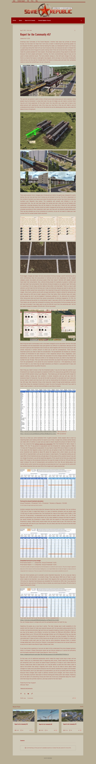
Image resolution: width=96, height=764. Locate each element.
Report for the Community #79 (69, 724)
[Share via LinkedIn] (28, 693)
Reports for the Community (30, 20)
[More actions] (75, 30)
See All (81, 706)
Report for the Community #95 (21, 724)
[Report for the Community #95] (23, 715)
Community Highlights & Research (44, 20)
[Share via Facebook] (21, 693)
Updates (20, 20)
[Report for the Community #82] (48, 715)
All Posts (14, 20)
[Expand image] (34, 160)
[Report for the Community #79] (72, 715)
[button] (81, 20)
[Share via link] (32, 693)
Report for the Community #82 (45, 724)
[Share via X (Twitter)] (24, 693)
